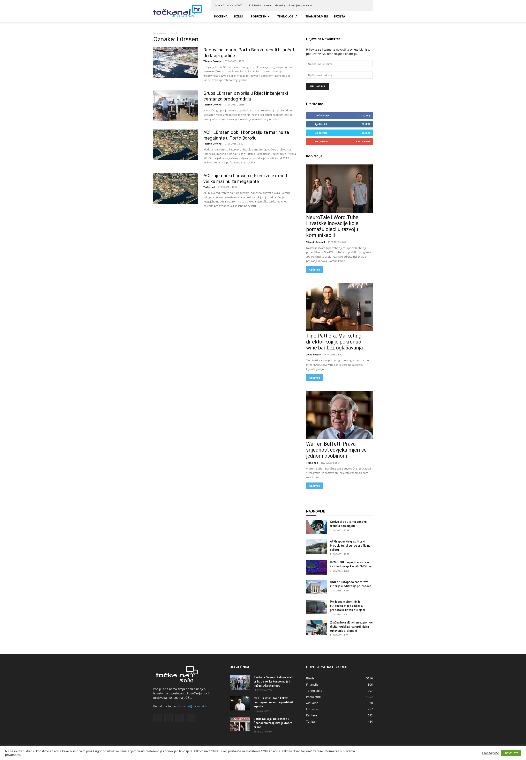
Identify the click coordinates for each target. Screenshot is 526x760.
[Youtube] (366, 5)
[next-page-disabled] (315, 497)
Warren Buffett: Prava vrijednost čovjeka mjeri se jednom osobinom (336, 450)
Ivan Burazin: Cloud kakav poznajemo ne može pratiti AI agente (273, 702)
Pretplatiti (363, 141)
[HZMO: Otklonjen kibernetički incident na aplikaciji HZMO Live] (316, 567)
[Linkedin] (353, 5)
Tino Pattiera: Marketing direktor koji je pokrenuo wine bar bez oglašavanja (334, 342)
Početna (221, 16)
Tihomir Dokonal (212, 61)
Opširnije (314, 269)
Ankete (267, 5)
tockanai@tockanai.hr (193, 706)
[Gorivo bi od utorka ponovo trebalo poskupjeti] (316, 527)
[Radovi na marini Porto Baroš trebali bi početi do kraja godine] (175, 62)
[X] (360, 5)
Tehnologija (287, 16)
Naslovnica (159, 33)
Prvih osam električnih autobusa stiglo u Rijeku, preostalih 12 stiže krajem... (348, 606)
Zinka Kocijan (313, 354)
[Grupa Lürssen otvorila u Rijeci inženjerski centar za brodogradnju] (175, 105)
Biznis (238, 16)
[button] (368, 17)
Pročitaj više (490, 753)
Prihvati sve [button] (511, 752)
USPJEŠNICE (240, 667)
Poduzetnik (260, 16)
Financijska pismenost (300, 5)
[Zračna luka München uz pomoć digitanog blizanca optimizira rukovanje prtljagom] (316, 627)
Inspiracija (314, 156)
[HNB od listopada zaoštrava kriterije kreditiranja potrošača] (316, 587)
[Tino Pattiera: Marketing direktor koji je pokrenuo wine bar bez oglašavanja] (339, 307)
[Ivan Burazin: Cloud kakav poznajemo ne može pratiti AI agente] (240, 703)
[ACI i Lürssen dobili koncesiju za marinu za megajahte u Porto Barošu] (175, 145)
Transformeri (317, 16)
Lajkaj (365, 115)
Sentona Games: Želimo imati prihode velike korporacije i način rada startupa (273, 681)
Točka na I (209, 187)
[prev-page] (308, 497)
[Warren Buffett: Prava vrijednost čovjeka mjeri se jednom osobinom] (339, 415)
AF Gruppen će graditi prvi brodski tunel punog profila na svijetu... (350, 545)
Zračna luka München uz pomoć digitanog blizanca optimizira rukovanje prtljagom (351, 626)
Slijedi (366, 124)
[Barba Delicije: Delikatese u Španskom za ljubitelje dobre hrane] (240, 724)
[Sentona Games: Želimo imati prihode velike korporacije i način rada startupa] (240, 682)
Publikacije (255, 5)
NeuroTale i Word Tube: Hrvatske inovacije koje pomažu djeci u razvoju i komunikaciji (333, 226)
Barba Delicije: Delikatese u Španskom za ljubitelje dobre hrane (273, 723)
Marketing (280, 5)
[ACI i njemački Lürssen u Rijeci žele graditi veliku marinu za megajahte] (175, 188)
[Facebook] (346, 5)
